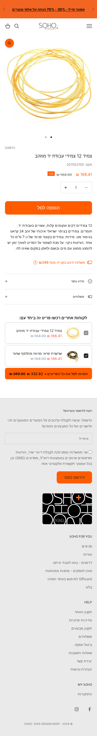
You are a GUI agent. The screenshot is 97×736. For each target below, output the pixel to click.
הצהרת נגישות (81, 669)
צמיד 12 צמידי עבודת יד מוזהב (39, 330)
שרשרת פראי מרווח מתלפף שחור (37, 353)
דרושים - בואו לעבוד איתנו (72, 562)
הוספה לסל (48, 208)
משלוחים (85, 636)
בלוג (89, 587)
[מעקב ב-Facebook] (89, 709)
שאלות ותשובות (80, 653)
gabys (10, 148)
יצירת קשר (84, 661)
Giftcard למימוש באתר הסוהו (70, 579)
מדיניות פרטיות (80, 620)
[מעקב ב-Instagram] (76, 709)
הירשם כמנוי (74, 477)
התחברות (85, 694)
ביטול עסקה (83, 644)
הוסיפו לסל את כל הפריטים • (48, 374)
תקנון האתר (83, 612)
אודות (87, 554)
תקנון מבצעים (81, 628)
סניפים (87, 546)
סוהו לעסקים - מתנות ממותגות (69, 571)
